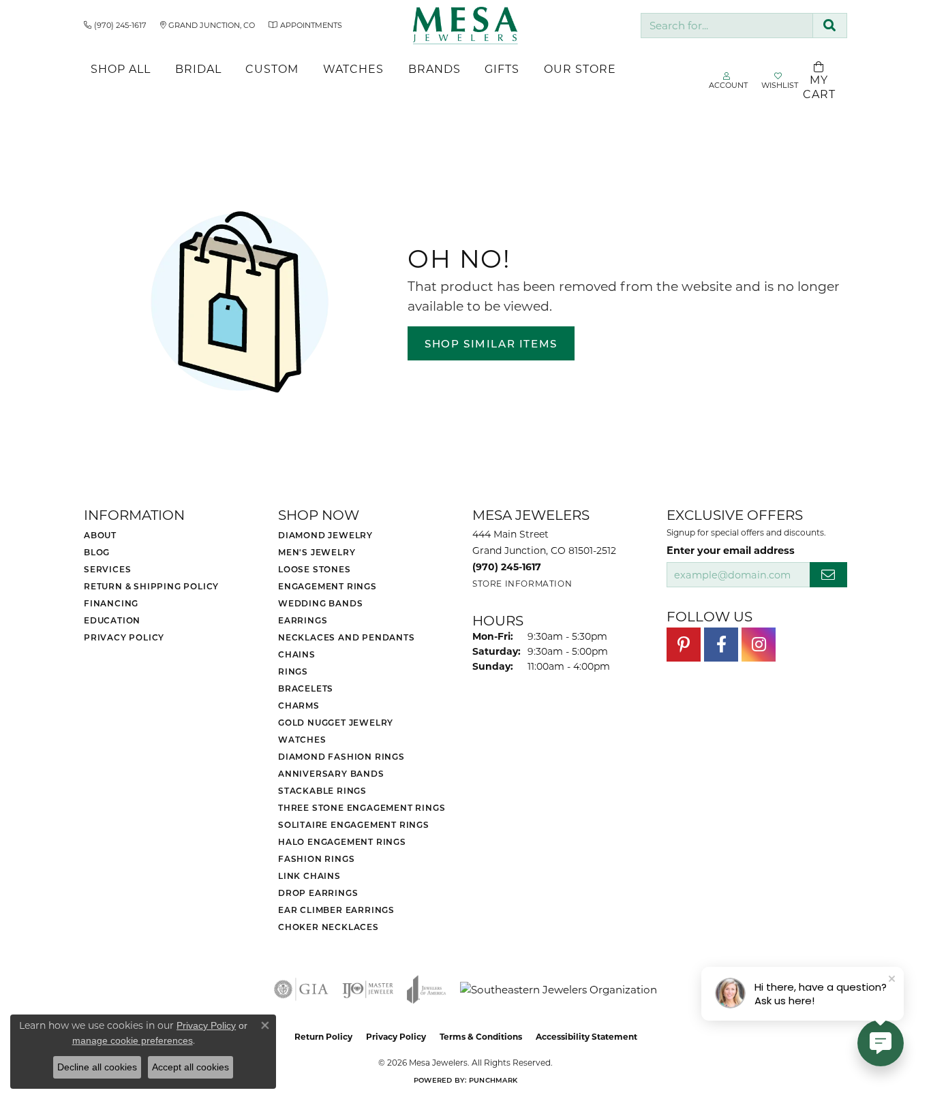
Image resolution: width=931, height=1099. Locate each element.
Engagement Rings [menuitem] (327, 586)
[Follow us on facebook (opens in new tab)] (721, 645)
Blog (97, 551)
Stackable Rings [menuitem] (322, 790)
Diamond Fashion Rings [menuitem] (341, 756)
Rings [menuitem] (293, 671)
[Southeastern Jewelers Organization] (558, 989)
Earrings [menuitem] (302, 620)
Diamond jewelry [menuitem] (325, 534)
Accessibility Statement (586, 1036)
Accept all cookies (190, 1067)
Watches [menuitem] (302, 739)
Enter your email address (731, 550)
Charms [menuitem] (299, 705)
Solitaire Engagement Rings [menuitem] (353, 824)
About (100, 534)
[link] (115, 25)
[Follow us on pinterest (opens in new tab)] (684, 645)
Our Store (580, 68)
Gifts (502, 68)
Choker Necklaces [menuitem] (328, 926)
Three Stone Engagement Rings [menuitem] (361, 807)
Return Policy (323, 1036)
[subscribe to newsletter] (828, 574)
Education (112, 620)
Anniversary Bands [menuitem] (331, 773)
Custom (272, 68)
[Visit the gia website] (301, 989)
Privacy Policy (124, 637)
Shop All (121, 68)
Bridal (198, 68)
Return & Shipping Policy (151, 586)
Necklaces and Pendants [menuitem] (346, 637)
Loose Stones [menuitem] (314, 568)
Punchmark (493, 1080)
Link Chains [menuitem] (309, 875)
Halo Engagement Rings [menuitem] (342, 841)
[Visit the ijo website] (367, 989)
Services (107, 568)
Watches (353, 68)
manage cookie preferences (132, 1040)
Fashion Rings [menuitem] (316, 858)
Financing (111, 603)
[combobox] (727, 25)
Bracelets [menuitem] (305, 688)
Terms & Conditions (481, 1036)
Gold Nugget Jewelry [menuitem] (335, 722)
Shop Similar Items (491, 343)
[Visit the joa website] (426, 989)
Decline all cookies (97, 1067)
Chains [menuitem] (297, 654)
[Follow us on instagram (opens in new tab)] (759, 645)
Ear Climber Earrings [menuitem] (336, 909)
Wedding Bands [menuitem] (320, 603)
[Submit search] (829, 25)
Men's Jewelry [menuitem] (316, 551)
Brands (434, 68)
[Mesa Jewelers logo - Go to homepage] (465, 25)
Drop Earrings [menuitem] (318, 892)
